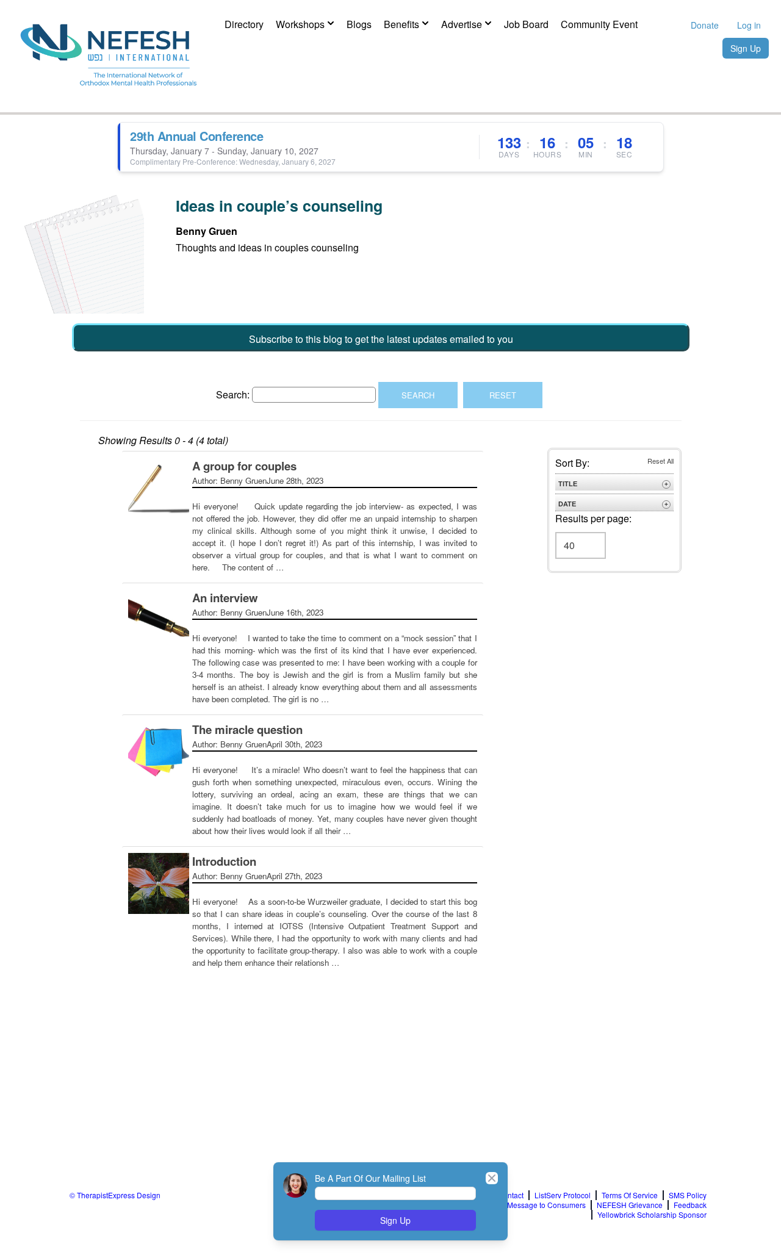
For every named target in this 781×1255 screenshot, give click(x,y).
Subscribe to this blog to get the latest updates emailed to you (381, 339)
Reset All (660, 461)
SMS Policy (688, 1195)
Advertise (461, 24)
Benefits (401, 24)
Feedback (690, 1205)
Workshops (300, 24)
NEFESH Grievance (630, 1205)
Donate (705, 25)
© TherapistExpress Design (115, 1195)
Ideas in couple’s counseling (279, 206)
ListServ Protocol (562, 1195)
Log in (749, 25)
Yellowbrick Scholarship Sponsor (652, 1215)
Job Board (526, 24)
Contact (511, 1195)
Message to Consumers (546, 1205)
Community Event (599, 24)
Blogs (359, 24)
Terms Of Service (630, 1195)
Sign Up (745, 48)
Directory (244, 24)
